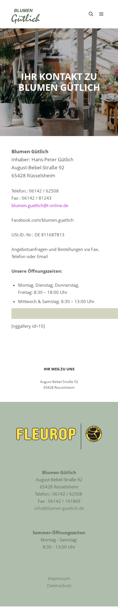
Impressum (59, 578)
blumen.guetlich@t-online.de (39, 205)
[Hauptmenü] (101, 14)
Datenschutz (59, 585)
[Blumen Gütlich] (25, 14)
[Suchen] (91, 14)
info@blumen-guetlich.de (59, 508)
